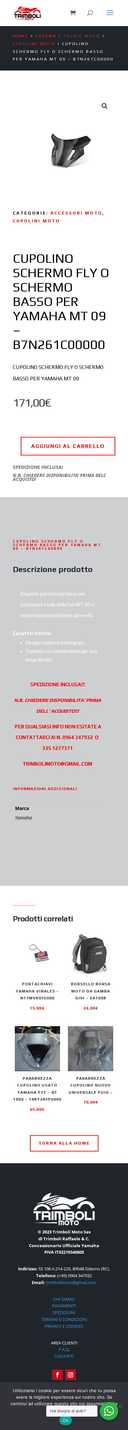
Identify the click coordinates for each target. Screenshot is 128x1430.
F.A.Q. (64, 1349)
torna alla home (64, 1143)
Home (21, 35)
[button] (105, 106)
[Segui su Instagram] (70, 1375)
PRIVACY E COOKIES (64, 1326)
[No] (120, 1406)
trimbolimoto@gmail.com (71, 1282)
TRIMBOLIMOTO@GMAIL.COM (57, 764)
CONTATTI (64, 1356)
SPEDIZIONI (64, 1312)
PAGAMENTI (64, 1306)
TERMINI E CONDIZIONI (64, 1319)
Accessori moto (76, 213)
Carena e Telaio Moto (67, 35)
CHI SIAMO (64, 1299)
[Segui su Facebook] (57, 1375)
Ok (66, 1420)
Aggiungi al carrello (68, 446)
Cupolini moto (34, 43)
